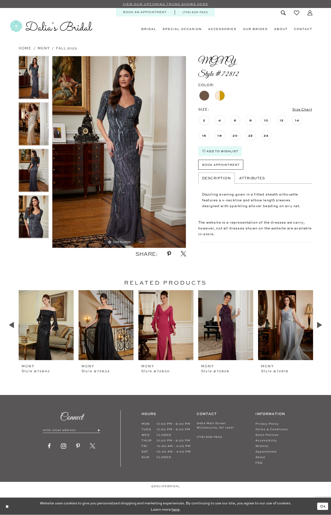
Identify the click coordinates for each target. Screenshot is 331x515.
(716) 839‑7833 (209, 437)
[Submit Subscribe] (98, 430)
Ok (323, 505)
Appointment (266, 452)
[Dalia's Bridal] (51, 26)
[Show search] (283, 12)
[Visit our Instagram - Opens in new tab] (63, 446)
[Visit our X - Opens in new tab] (92, 446)
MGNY (44, 48)
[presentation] (46, 325)
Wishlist (262, 446)
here (176, 509)
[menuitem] (145, 12)
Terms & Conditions (271, 429)
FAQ (258, 463)
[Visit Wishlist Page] (296, 13)
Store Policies (267, 435)
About (260, 457)
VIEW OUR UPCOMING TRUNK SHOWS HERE (165, 4)
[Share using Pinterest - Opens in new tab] (169, 254)
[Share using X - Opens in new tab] (183, 254)
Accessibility (266, 440)
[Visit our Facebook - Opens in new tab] (49, 446)
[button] (309, 12)
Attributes (252, 178)
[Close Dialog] (7, 506)
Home (25, 48)
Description (216, 178)
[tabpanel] (34, 79)
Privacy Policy (267, 424)
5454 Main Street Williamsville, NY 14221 (215, 425)
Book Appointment (221, 165)
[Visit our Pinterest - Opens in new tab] (78, 446)
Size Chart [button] (302, 109)
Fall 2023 (66, 48)
